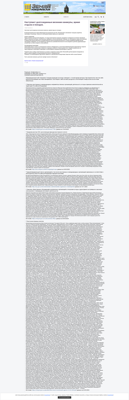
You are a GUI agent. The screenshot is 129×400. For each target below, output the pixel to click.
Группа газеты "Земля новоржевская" (33, 60)
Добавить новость (97, 44)
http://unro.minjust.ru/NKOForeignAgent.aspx (44, 169)
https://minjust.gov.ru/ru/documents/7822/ (44, 218)
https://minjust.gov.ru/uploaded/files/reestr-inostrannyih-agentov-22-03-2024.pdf (54, 390)
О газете (26, 17)
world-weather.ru (100, 9)
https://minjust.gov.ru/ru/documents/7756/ (44, 129)
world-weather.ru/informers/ (100, 10)
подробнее (47, 395)
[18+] (41, 7)
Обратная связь (87, 17)
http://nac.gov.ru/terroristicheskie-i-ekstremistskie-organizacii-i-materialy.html (53, 186)
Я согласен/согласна (64, 397)
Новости (46, 17)
